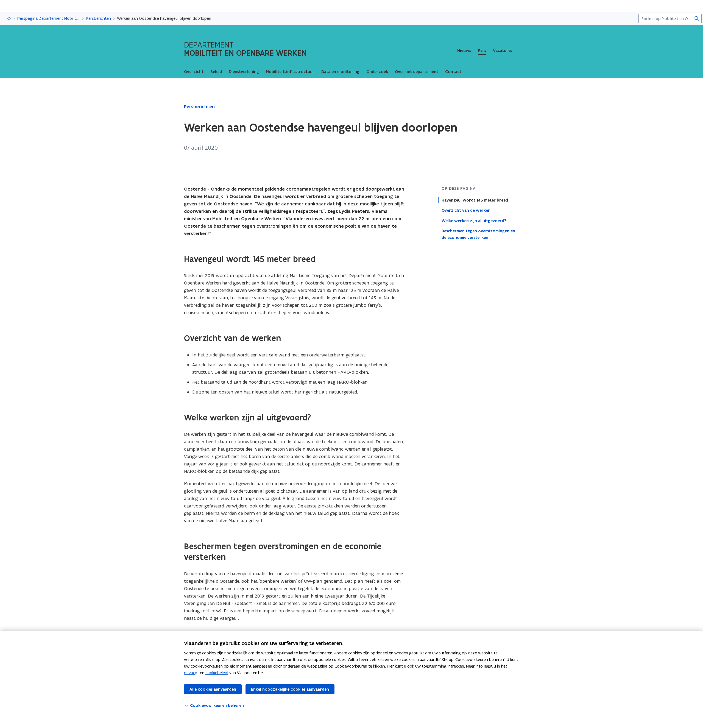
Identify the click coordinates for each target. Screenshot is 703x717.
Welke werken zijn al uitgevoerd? (474, 220)
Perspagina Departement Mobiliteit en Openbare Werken (48, 18)
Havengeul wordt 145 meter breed (475, 200)
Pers (482, 50)
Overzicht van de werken (466, 210)
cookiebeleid (216, 672)
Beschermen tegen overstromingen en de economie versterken (478, 234)
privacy (190, 672)
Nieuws (464, 50)
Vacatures (502, 50)
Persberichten (98, 18)
